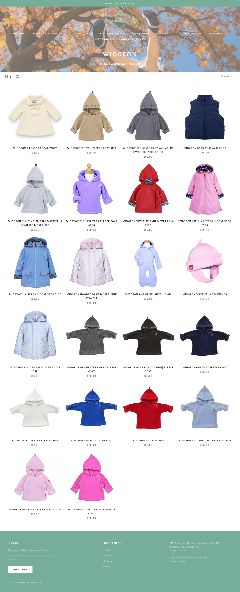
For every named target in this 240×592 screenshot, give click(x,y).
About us (107, 555)
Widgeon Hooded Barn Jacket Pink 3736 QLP (92, 296)
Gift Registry (105, 39)
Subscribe (20, 569)
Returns (107, 566)
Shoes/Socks (141, 33)
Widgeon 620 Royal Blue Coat (91, 440)
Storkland (164, 33)
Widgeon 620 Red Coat (148, 440)
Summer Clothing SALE (49, 33)
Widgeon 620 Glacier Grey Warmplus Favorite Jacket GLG (35, 223)
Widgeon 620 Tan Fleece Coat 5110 (91, 148)
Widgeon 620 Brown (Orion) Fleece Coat (148, 369)
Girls (76, 33)
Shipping (107, 561)
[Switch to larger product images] (6, 76)
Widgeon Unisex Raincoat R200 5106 (35, 294)
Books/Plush (217, 33)
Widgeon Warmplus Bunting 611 (148, 294)
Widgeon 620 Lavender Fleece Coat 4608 (91, 223)
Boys (90, 33)
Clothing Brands (112, 33)
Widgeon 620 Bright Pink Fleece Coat (91, 511)
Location (107, 550)
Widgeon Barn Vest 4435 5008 (205, 148)
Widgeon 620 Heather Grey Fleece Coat (92, 369)
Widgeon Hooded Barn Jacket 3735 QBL (35, 369)
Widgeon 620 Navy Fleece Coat (205, 367)
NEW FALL (19, 33)
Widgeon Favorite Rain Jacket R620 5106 (148, 223)
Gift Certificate (133, 39)
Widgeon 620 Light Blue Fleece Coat (205, 440)
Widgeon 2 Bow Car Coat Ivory (35, 148)
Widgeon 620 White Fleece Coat (35, 440)
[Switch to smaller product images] (11, 76)
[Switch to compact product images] (17, 76)
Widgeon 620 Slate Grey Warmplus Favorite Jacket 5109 (148, 150)
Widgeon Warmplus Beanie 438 (205, 294)
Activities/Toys (190, 33)
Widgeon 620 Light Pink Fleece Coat (35, 509)
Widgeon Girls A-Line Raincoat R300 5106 (204, 223)
